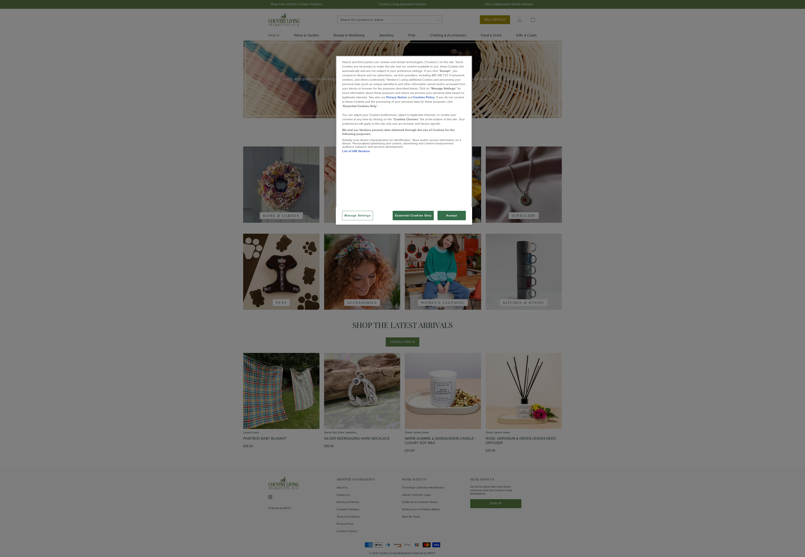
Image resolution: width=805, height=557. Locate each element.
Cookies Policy (424, 97)
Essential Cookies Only (413, 215)
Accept (451, 215)
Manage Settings (357, 215)
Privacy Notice (396, 97)
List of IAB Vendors (356, 151)
